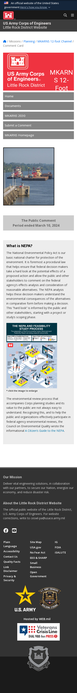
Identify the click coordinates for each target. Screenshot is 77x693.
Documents (13, 106)
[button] (35, 7)
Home (9, 96)
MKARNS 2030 (15, 116)
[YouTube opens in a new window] (14, 530)
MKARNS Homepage (19, 135)
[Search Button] (64, 15)
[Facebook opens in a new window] (5, 530)
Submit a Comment (18, 125)
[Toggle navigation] (71, 15)
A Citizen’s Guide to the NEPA (44, 431)
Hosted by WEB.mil (37, 619)
